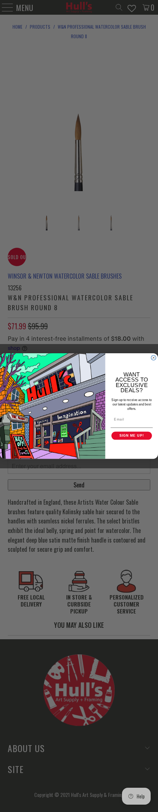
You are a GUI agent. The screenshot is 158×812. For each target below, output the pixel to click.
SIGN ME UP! (131, 435)
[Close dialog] (153, 357)
